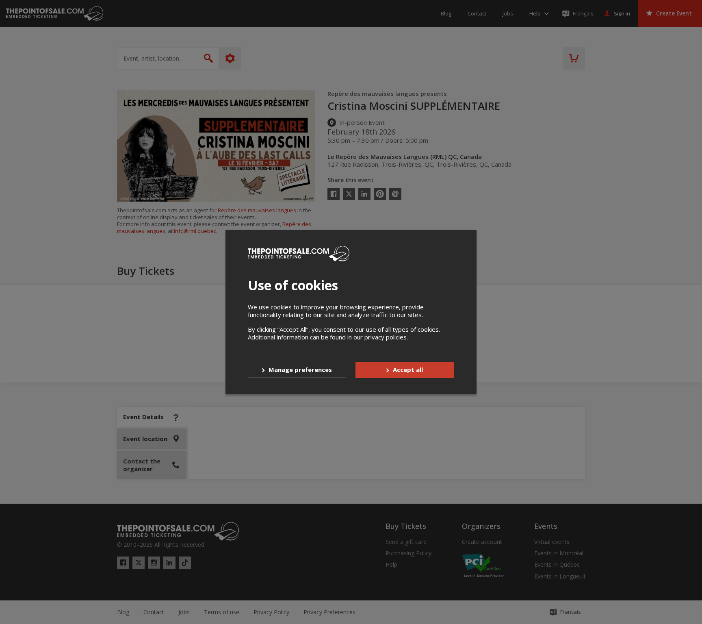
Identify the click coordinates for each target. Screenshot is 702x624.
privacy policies (385, 337)
